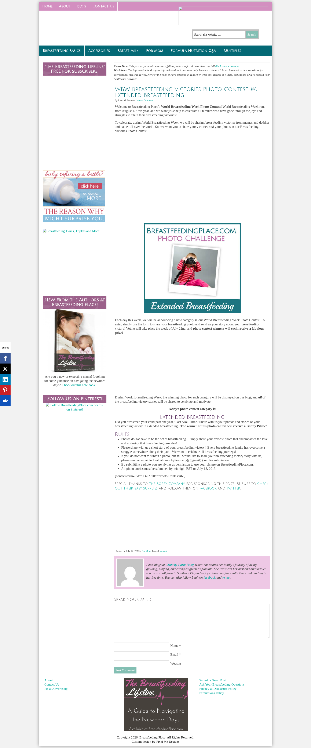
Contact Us (101, 7)
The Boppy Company (167, 484)
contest (163, 551)
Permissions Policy (211, 693)
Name (174, 645)
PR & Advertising (56, 688)
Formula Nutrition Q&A (193, 51)
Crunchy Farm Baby (179, 565)
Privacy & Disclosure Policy (218, 688)
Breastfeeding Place (71, 26)
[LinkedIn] (5, 379)
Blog (81, 6)
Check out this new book (78, 385)
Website (175, 663)
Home (47, 6)
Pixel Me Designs (167, 741)
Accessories (99, 51)
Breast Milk (128, 51)
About (65, 6)
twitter (233, 488)
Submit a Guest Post (212, 680)
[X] (5, 369)
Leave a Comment (144, 100)
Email (174, 654)
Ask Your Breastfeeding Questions (222, 684)
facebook (208, 488)
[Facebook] (5, 358)
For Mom (154, 51)
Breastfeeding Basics (62, 51)
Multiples (232, 51)
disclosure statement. (227, 66)
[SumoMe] (5, 400)
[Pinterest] (5, 390)
